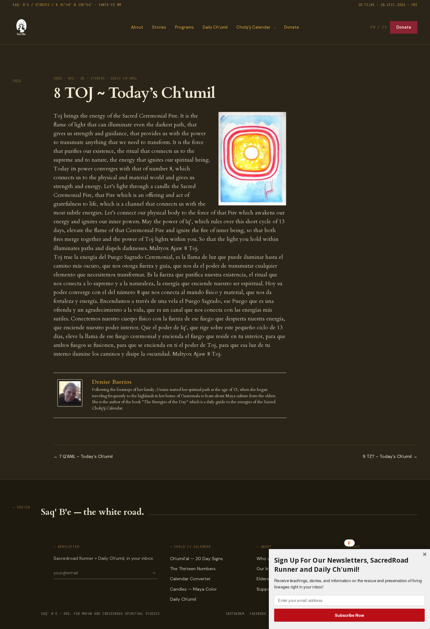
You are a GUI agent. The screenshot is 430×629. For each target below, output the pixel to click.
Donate (291, 27)
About (137, 27)
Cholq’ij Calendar (253, 27)
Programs (184, 27)
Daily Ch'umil (183, 599)
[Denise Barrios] (71, 393)
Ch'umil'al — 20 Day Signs (196, 558)
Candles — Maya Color (193, 589)
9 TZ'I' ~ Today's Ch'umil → (390, 456)
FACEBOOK (258, 614)
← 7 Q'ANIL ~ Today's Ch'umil (83, 456)
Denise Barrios (112, 382)
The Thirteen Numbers (193, 568)
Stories (159, 27)
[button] (349, 564)
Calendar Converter (190, 579)
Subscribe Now (349, 615)
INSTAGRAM (235, 614)
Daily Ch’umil (215, 27)
